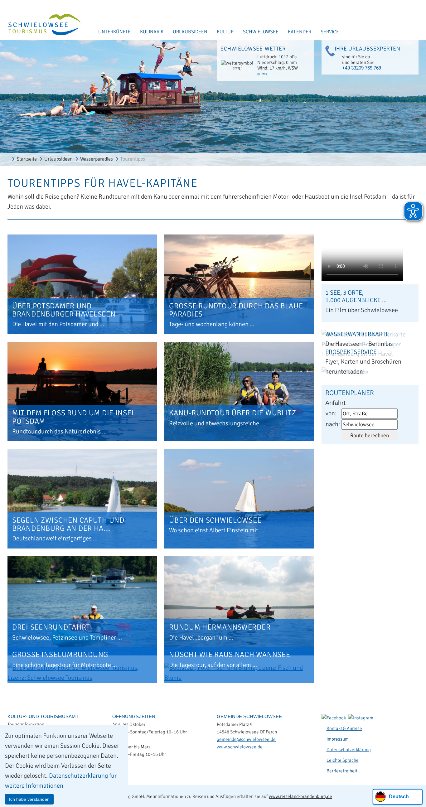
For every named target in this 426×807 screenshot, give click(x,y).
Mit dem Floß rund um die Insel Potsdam (73, 417)
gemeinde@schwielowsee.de (246, 739)
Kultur (225, 32)
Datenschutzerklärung (349, 749)
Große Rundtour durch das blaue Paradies (236, 310)
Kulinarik (151, 32)
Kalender (299, 32)
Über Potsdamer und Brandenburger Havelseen (64, 310)
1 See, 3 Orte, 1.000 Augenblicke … (356, 296)
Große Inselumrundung (60, 654)
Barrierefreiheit (342, 771)
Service (330, 32)
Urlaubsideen (190, 32)
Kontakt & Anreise (344, 728)
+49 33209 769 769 (361, 67)
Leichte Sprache (343, 760)
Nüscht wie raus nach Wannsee (229, 654)
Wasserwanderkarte (357, 334)
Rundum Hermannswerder (219, 627)
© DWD (262, 74)
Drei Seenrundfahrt (51, 627)
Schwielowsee (260, 32)
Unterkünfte (114, 32)
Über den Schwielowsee (215, 520)
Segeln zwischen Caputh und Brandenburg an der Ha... (68, 524)
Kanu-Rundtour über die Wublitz (232, 413)
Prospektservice (351, 352)
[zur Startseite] (40, 25)
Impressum (338, 739)
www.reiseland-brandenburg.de (300, 796)
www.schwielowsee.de (240, 747)
